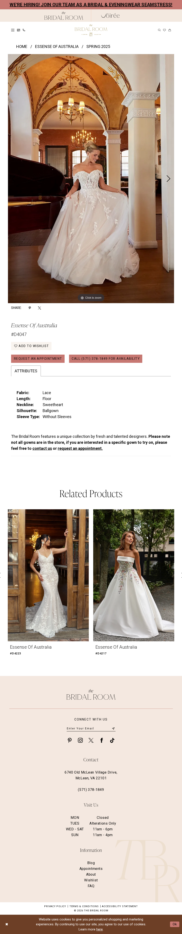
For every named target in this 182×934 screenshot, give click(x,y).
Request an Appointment (38, 358)
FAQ (91, 886)
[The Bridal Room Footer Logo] (91, 694)
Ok (175, 924)
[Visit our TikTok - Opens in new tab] (112, 740)
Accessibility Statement (120, 906)
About (91, 874)
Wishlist (91, 880)
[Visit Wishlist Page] (164, 30)
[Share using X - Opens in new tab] (39, 308)
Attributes (26, 371)
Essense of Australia (57, 46)
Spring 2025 (98, 46)
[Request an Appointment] (18, 30)
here (99, 929)
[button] (13, 30)
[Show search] (159, 30)
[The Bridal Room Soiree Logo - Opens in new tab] (110, 15)
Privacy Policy (55, 906)
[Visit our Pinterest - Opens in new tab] (69, 740)
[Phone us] (23, 30)
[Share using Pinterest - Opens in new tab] (29, 308)
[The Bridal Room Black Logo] (63, 16)
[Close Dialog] (7, 924)
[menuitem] (13, 30)
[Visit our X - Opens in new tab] (91, 740)
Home (21, 46)
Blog (91, 863)
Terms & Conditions (84, 906)
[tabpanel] (91, 178)
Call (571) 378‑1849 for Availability (106, 358)
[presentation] (48, 575)
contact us (42, 448)
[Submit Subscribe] (113, 728)
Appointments (91, 869)
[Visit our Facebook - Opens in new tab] (101, 740)
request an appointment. (80, 448)
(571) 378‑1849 (91, 790)
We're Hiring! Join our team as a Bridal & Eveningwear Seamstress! (91, 4)
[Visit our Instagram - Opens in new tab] (80, 740)
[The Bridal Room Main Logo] (91, 30)
